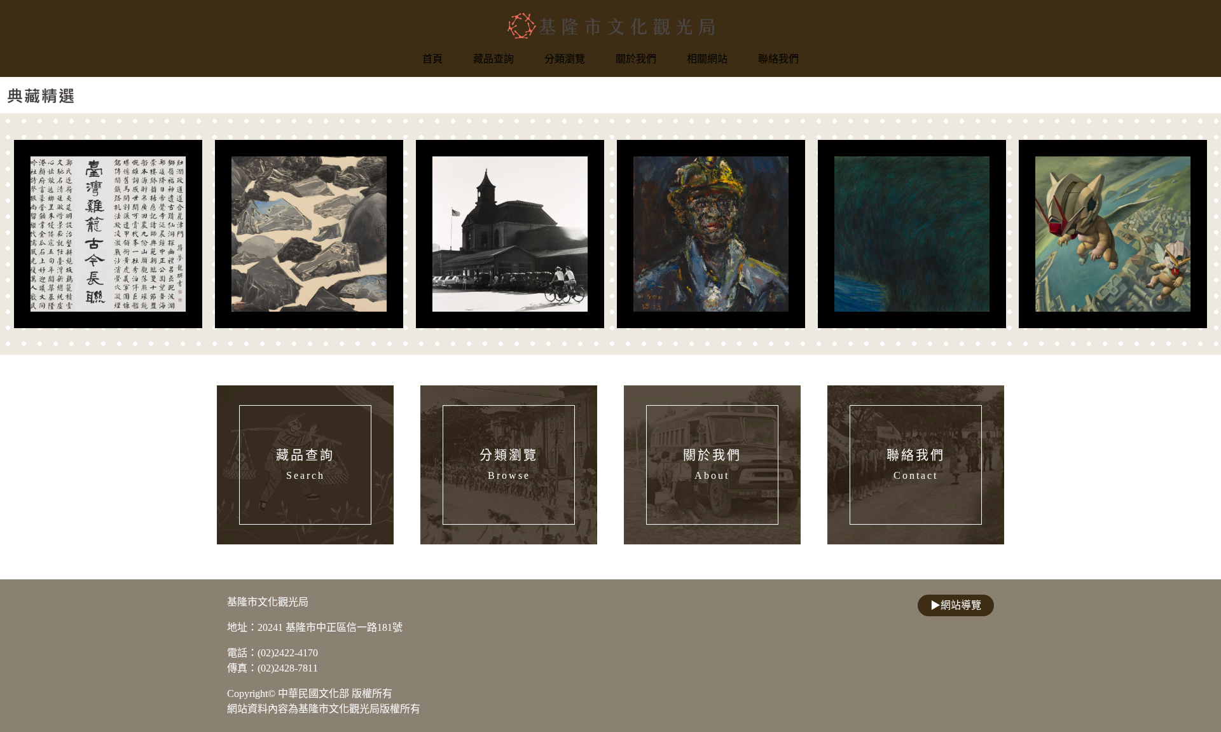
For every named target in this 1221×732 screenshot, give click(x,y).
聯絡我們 (778, 58)
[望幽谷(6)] (912, 234)
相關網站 (707, 58)
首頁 (432, 58)
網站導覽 (955, 605)
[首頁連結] (610, 25)
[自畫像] (711, 234)
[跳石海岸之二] (309, 234)
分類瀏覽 (564, 58)
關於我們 (636, 58)
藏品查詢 (493, 58)
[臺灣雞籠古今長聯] (108, 234)
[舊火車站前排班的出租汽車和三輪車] (510, 234)
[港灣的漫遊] (1113, 234)
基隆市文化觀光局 (267, 602)
